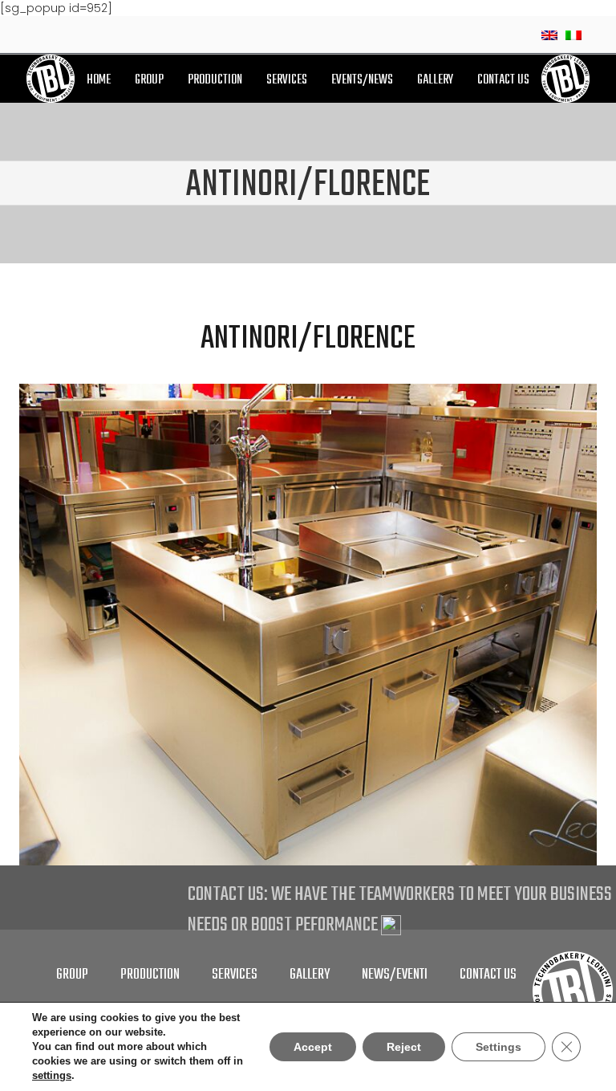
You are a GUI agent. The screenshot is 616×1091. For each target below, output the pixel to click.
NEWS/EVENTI (395, 975)
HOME (99, 80)
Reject (404, 1046)
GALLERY (435, 80)
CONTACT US (503, 80)
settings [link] (51, 1075)
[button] (582, 398)
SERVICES (286, 80)
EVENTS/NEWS (362, 80)
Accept (313, 1046)
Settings (498, 1046)
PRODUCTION (215, 80)
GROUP (149, 80)
